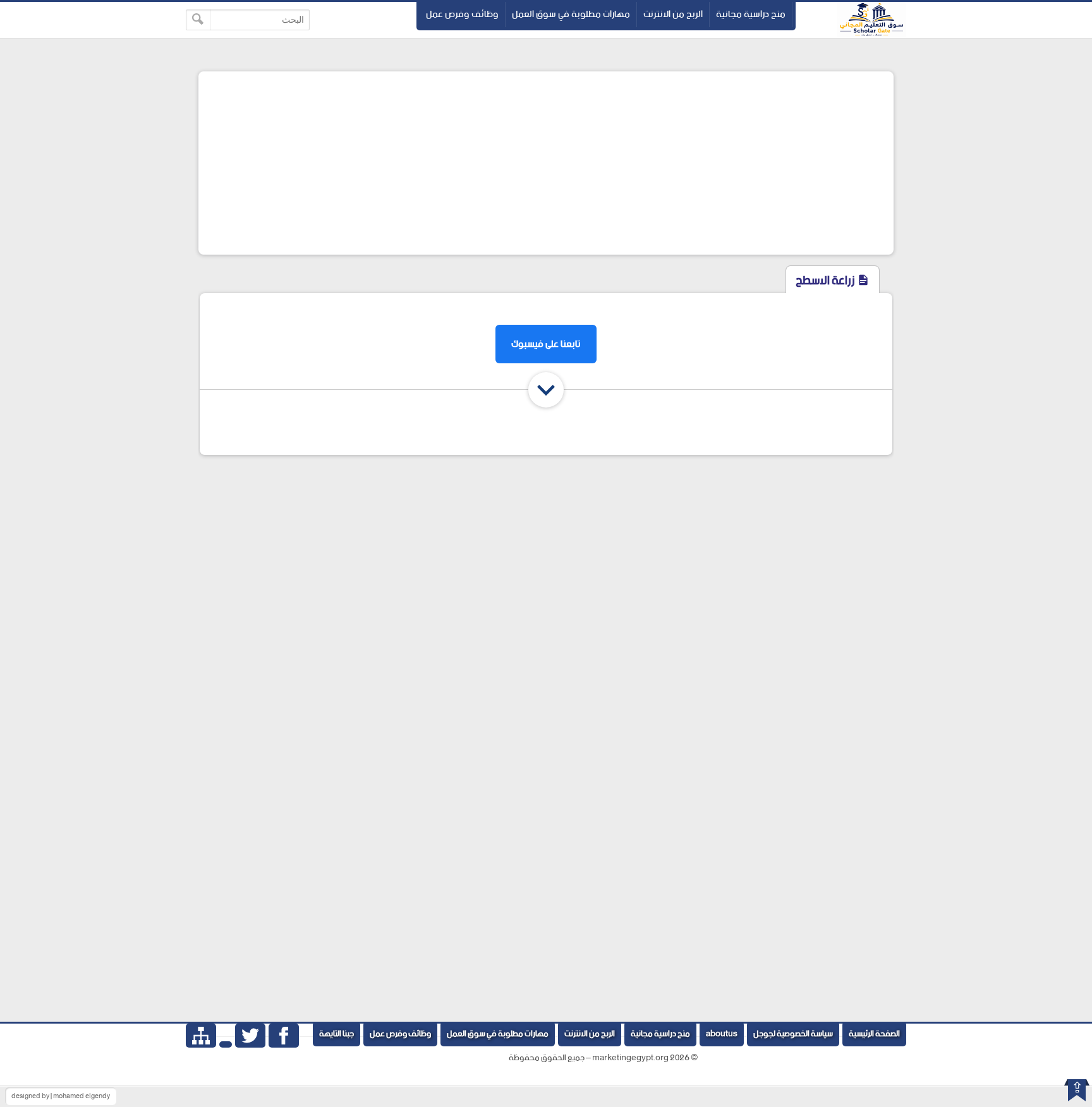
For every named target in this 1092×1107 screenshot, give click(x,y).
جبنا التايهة (336, 1034)
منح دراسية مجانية (751, 14)
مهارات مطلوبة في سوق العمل (571, 14)
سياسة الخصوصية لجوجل (793, 1034)
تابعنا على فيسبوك (546, 344)
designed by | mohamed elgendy (60, 1096)
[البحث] (198, 19)
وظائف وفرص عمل (462, 14)
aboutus (721, 1034)
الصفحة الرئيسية (874, 1034)
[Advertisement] (546, 163)
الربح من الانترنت (673, 14)
